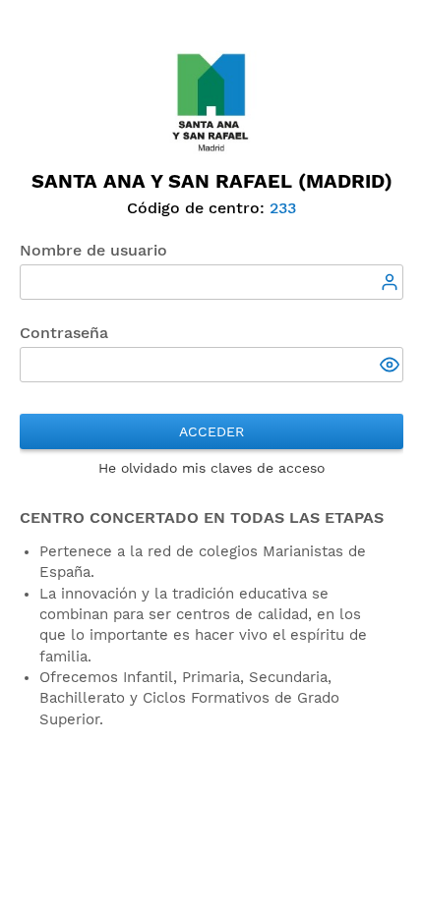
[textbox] (211, 282)
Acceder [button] (211, 431)
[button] (391, 366)
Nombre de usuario (93, 250)
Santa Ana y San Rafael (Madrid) (212, 181)
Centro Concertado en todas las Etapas (202, 517)
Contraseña (64, 332)
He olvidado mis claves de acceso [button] (211, 468)
